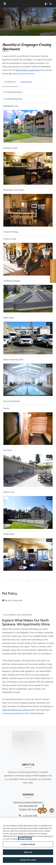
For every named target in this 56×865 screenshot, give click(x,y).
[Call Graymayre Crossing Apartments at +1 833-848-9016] (51, 3)
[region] (28, 841)
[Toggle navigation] (4, 3)
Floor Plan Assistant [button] (53, 272)
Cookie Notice (25, 839)
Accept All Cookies (28, 860)
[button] (46, 3)
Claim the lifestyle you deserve (16, 710)
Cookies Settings (28, 844)
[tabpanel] (28, 331)
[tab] (10, 82)
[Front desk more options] (51, 810)
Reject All (28, 852)
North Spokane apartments (28, 70)
